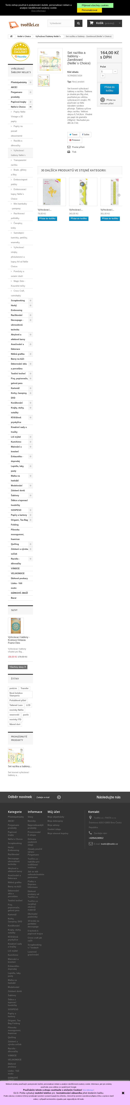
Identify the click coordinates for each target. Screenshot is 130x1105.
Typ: (69, 82)
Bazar (13, 598)
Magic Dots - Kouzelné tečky (18, 283)
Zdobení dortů (18, 490)
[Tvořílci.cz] (25, 24)
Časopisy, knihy (17, 225)
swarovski (14, 715)
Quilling (15, 544)
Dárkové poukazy (19, 578)
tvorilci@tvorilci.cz (109, 844)
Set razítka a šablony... (20, 766)
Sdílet (86, 134)
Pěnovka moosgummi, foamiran (17, 534)
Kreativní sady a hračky (19, 429)
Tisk (74, 152)
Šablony (15, 495)
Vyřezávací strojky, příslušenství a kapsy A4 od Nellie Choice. (19, 257)
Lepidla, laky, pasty (17, 468)
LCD (28, 705)
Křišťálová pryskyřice (16, 419)
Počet (103, 67)
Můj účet (54, 812)
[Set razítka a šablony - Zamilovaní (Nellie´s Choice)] (44, 81)
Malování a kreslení (16, 449)
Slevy (14, 610)
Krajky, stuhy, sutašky (17, 410)
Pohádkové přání (18, 700)
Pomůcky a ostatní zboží (17, 273)
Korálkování (17, 403)
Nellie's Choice (18, 107)
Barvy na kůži (17, 359)
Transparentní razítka (18, 162)
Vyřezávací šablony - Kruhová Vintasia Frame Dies (19, 640)
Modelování (16, 485)
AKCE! (14, 87)
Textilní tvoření (18, 373)
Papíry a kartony (19, 515)
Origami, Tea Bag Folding (19, 522)
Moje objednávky (56, 817)
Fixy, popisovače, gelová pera (19, 380)
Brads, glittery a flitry (18, 172)
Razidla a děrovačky (16, 143)
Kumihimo (16, 442)
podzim (13, 688)
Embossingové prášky (19, 182)
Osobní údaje (54, 829)
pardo (26, 715)
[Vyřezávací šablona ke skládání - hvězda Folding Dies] (83, 192)
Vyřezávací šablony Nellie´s (18, 152)
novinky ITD (15, 719)
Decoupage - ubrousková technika (17, 325)
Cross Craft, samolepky (18, 293)
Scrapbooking (18, 300)
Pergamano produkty (16, 94)
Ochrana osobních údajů (32, 842)
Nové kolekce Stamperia (16, 694)
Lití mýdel (16, 437)
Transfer (25, 688)
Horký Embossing (16, 307)
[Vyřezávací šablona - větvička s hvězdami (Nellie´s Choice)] (52, 192)
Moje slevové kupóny (58, 833)
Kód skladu (72, 72)
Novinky (32, 821)
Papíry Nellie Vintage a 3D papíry (18, 117)
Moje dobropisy (55, 821)
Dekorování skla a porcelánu (19, 366)
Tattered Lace (16, 705)
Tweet (74, 134)
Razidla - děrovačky (16, 561)
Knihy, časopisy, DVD (19, 395)
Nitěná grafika (17, 354)
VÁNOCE (15, 568)
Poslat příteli (78, 147)
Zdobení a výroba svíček (19, 551)
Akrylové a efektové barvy (18, 337)
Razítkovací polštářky (18, 215)
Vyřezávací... (44, 209)
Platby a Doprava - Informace (33, 884)
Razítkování (16, 315)
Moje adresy (53, 825)
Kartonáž (15, 388)
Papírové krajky (18, 102)
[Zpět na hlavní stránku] (11, 37)
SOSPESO (16, 510)
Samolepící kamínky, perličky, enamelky (19, 238)
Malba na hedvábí (15, 478)
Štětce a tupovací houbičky (19, 502)
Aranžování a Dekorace (17, 346)
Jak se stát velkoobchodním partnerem (36, 874)
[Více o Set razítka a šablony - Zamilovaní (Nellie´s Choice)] (16, 756)
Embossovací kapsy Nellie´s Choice (18, 194)
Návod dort (15, 724)
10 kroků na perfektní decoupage (33, 924)
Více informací (38, 10)
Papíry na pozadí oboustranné (17, 131)
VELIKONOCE (18, 573)
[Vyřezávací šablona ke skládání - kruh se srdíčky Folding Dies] (115, 192)
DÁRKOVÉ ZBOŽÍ (19, 593)
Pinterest (75, 140)
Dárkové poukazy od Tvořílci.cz (33, 894)
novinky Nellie (16, 710)
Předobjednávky (19, 82)
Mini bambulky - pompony (19, 206)
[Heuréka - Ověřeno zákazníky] (20, 51)
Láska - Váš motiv (16, 585)
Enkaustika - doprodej (17, 458)
